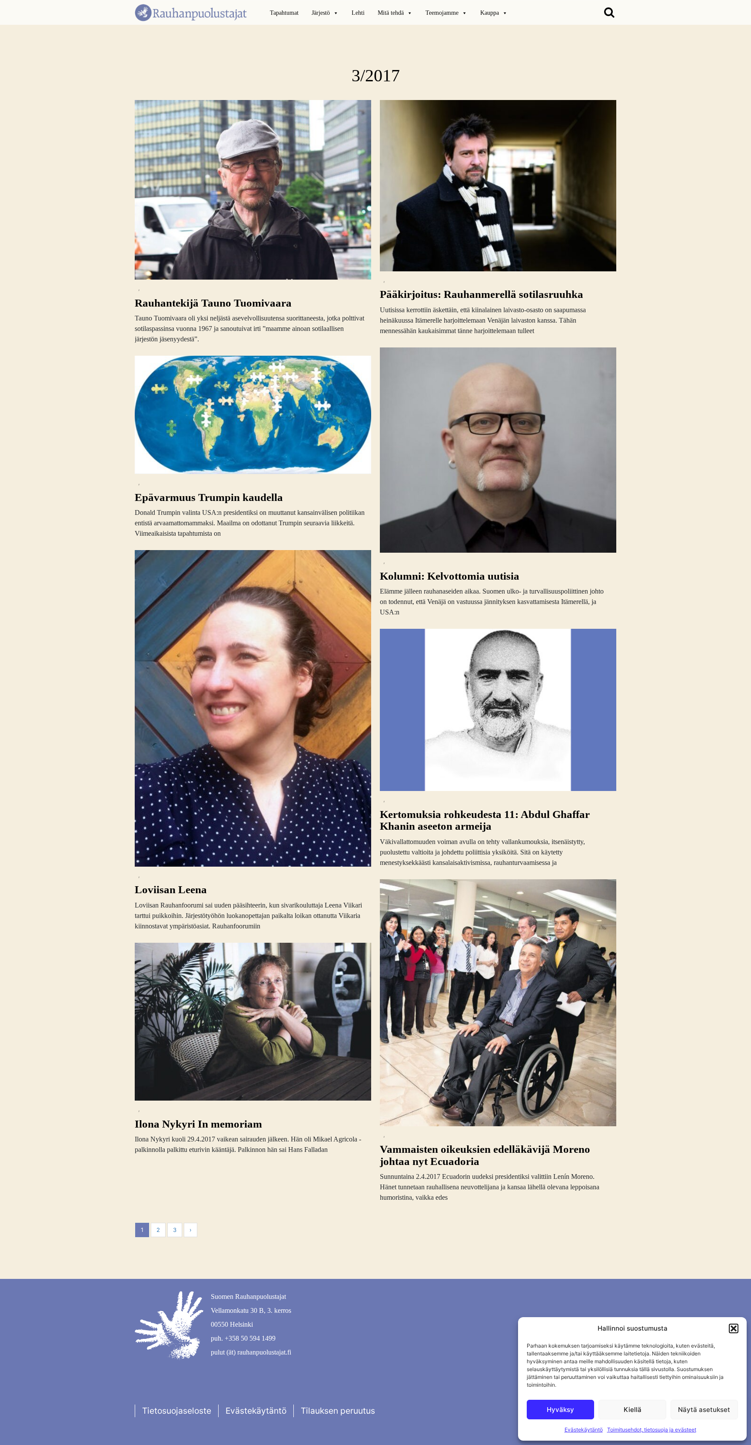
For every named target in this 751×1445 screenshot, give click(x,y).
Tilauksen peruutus (338, 1410)
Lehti (358, 13)
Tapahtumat (284, 13)
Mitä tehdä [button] (391, 13)
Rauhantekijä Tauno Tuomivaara (213, 303)
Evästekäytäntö (584, 1429)
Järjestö (321, 13)
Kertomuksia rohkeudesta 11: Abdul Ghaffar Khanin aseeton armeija (485, 820)
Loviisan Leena (171, 889)
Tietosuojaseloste (176, 1410)
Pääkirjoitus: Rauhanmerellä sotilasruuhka (481, 294)
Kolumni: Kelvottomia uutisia (449, 576)
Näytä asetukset (704, 1409)
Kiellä (632, 1409)
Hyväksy (560, 1409)
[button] (733, 1328)
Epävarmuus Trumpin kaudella (209, 497)
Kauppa (489, 13)
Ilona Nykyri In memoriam (198, 1124)
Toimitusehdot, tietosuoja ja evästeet (651, 1429)
